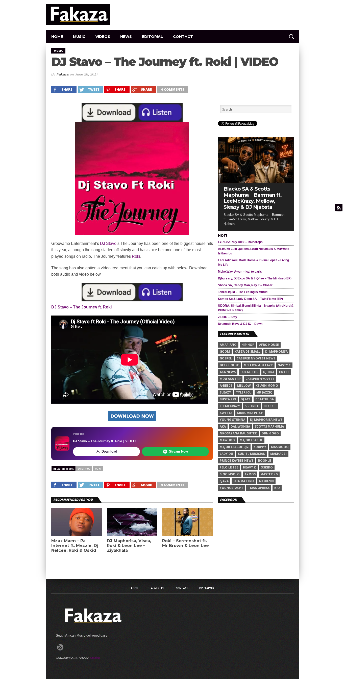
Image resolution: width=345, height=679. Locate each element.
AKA (223, 426)
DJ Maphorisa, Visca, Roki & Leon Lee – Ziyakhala (129, 545)
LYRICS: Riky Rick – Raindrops (240, 242)
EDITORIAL (152, 36)
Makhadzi (278, 454)
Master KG (269, 474)
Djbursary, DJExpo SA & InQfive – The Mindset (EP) (254, 278)
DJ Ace (246, 399)
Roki (136, 256)
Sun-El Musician (251, 454)
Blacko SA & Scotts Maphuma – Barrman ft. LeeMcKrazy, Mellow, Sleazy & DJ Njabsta (253, 198)
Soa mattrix (243, 481)
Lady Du (226, 454)
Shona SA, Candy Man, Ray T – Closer (245, 285)
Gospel (226, 358)
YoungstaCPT (231, 488)
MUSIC (79, 36)
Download (109, 451)
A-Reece (226, 385)
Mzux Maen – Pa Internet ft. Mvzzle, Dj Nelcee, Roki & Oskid (74, 545)
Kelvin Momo (267, 385)
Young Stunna (232, 419)
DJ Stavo (108, 243)
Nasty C (284, 365)
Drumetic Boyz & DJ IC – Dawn (240, 324)
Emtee (284, 372)
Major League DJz (234, 447)
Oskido (267, 467)
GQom (225, 351)
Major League (251, 440)
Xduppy (260, 447)
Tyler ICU (244, 392)
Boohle (264, 460)
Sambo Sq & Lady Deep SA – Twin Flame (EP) (250, 299)
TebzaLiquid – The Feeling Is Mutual (243, 292)
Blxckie (270, 406)
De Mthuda (264, 399)
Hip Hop (247, 345)
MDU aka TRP (230, 379)
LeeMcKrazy (230, 406)
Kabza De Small (247, 351)
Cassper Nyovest (259, 379)
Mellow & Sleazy (258, 365)
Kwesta (226, 413)
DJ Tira (268, 372)
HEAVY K (249, 467)
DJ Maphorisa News (266, 419)
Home (57, 36)
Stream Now (178, 451)
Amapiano (228, 345)
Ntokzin (266, 481)
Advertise (158, 588)
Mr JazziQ (264, 392)
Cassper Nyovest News (256, 358)
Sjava (224, 481)
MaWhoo (227, 440)
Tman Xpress (258, 488)
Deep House (229, 365)
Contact (183, 36)
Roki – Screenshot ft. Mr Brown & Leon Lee (185, 543)
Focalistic (249, 372)
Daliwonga (240, 426)
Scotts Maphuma (269, 426)
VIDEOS (102, 36)
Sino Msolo (230, 474)
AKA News (228, 372)
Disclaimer (206, 588)
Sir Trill (252, 406)
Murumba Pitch (250, 413)
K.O (277, 488)
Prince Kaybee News (236, 460)
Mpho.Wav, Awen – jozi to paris (240, 271)
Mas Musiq (280, 447)
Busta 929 (228, 399)
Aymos (250, 474)
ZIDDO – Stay (227, 317)
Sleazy (225, 392)
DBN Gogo (270, 433)
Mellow (244, 385)
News (126, 36)
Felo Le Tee (229, 467)
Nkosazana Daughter (238, 433)
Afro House (269, 345)
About (135, 588)
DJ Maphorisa (276, 351)
